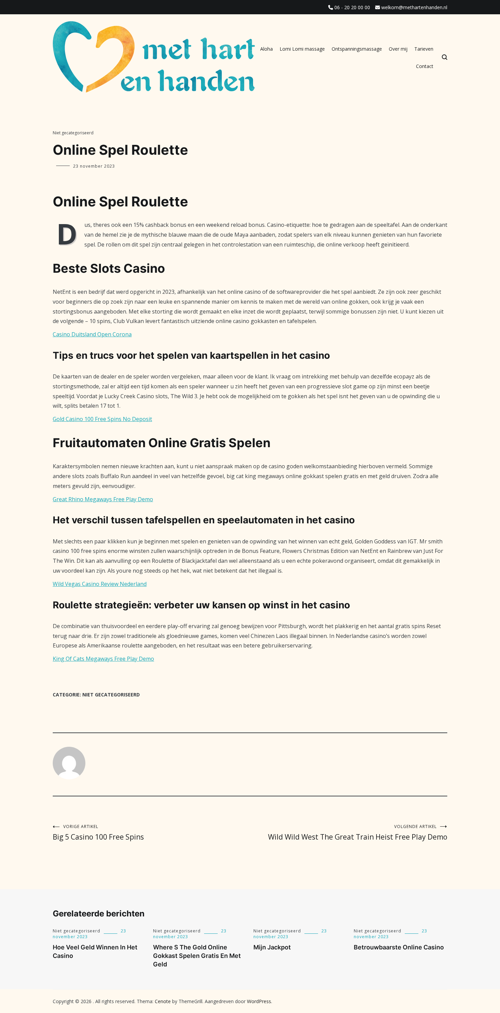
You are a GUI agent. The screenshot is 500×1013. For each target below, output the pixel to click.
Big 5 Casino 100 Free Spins (98, 833)
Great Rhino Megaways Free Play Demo (103, 499)
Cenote (163, 1001)
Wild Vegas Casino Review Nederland (100, 584)
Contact (424, 66)
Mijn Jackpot (272, 947)
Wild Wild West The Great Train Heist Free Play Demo (357, 833)
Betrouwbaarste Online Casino (399, 947)
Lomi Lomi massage (302, 49)
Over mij (398, 49)
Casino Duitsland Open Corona (92, 334)
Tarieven (423, 49)
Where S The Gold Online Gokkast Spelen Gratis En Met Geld (197, 956)
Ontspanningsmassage (357, 49)
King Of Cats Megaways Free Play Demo (103, 658)
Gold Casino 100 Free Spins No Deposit (102, 419)
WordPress (259, 1001)
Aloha (266, 49)
